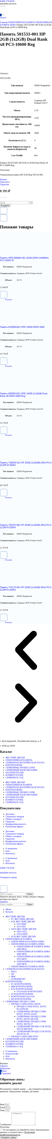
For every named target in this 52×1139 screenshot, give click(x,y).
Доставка (10, 814)
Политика (4, 1127)
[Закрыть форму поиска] (3, 889)
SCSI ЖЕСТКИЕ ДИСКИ (23, 936)
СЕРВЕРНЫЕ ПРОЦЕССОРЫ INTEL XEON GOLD (31, 1012)
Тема (2, 1110)
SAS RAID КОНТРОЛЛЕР (29, 991)
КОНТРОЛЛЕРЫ (14, 765)
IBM (13, 976)
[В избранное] (3, 210)
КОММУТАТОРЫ (14, 775)
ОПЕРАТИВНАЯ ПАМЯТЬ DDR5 (27, 966)
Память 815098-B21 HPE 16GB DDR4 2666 (22, 327)
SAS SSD (21, 926)
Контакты (10, 853)
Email (3, 1107)
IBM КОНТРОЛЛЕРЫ (21, 986)
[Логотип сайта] (9, 12)
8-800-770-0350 (7, 1)
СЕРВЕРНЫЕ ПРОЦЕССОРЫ (20, 767)
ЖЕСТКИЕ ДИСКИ (15, 757)
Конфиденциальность (16, 824)
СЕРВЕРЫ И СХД (14, 777)
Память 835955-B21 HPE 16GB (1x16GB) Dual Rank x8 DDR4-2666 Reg (23, 394)
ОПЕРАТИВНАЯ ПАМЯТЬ (21, 22)
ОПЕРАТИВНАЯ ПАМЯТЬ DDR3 (27, 941)
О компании (11, 848)
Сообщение (6, 1124)
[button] (6, 299)
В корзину (5, 206)
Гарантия (10, 821)
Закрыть (4, 901)
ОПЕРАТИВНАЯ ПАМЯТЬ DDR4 (27, 944)
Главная (4, 22)
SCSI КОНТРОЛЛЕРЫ (22, 994)
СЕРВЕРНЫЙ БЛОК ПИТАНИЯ (21, 770)
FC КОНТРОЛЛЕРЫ (21, 984)
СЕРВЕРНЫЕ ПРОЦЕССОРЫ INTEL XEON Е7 (31, 1022)
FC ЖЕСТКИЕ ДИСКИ (22, 919)
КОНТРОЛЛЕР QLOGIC (23, 996)
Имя (2, 1104)
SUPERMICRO (18, 979)
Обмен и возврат (13, 819)
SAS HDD (21, 924)
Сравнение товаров (15, 816)
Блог (8, 851)
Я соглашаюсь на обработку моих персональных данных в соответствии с (24, 1132)
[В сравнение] (3, 217)
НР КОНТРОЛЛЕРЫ (21, 999)
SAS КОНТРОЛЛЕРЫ (21, 989)
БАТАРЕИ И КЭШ (15, 772)
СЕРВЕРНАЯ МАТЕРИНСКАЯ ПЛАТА (25, 762)
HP (12, 974)
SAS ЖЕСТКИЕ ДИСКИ (23, 921)
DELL (14, 971)
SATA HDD (22, 934)
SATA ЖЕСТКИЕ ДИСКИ (23, 929)
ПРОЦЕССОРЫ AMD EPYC (25, 1036)
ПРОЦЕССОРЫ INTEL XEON (25, 1004)
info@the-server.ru (8, 872)
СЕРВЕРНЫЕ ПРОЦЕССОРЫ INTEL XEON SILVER (31, 1017)
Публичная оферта (14, 826)
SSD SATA (22, 931)
